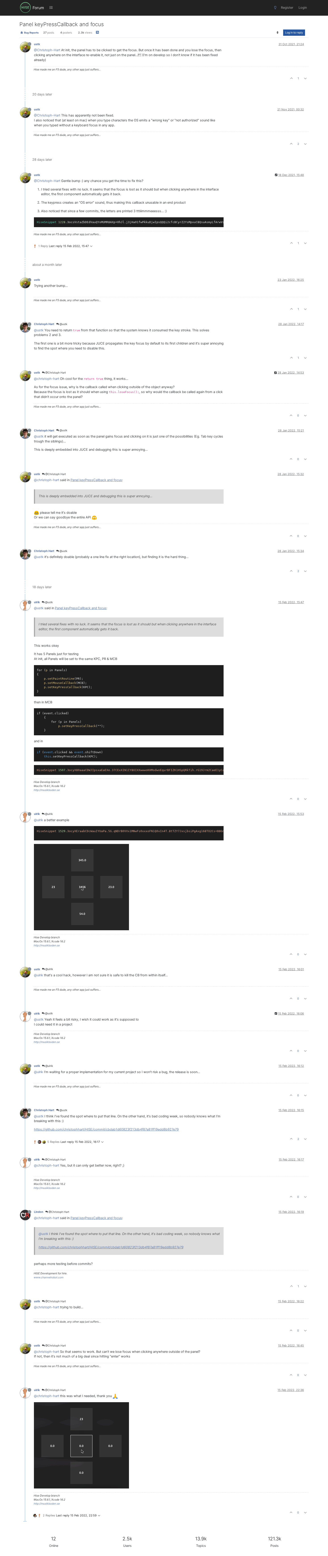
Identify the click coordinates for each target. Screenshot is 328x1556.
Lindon (38, 1212)
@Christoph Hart (55, 372)
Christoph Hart (44, 324)
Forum (38, 7)
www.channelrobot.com (48, 1277)
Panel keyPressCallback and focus (96, 480)
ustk (37, 44)
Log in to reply (294, 32)
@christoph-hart (46, 379)
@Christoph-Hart (47, 50)
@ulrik (48, 814)
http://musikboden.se (47, 790)
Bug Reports (31, 32)
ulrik (37, 602)
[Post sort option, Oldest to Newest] (277, 33)
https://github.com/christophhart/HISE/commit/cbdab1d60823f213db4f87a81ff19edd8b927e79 (106, 1129)
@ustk (63, 324)
